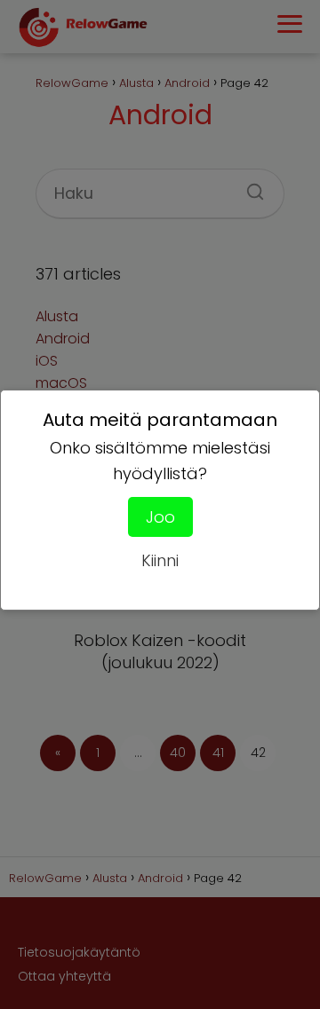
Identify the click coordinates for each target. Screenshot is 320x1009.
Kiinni (160, 560)
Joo (160, 517)
